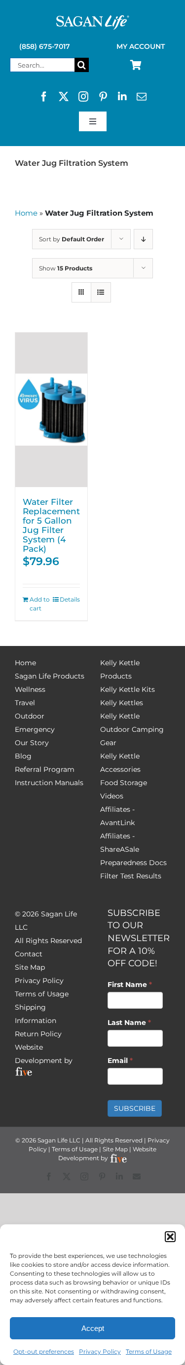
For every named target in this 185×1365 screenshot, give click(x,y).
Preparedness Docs (133, 862)
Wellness (30, 689)
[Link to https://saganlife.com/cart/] (136, 65)
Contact (28, 953)
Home (26, 213)
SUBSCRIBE (134, 1108)
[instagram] (83, 97)
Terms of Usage (149, 1351)
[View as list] (101, 292)
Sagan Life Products (49, 676)
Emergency (35, 729)
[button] (170, 1237)
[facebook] (44, 97)
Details (70, 599)
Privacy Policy (100, 1351)
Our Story (32, 742)
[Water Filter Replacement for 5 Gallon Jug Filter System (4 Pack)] (51, 410)
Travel (25, 702)
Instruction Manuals (49, 782)
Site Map (30, 967)
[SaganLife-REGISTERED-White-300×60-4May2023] (93, 19)
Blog (23, 756)
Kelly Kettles (121, 702)
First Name (130, 984)
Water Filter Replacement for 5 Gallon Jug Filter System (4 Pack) (51, 525)
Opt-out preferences (43, 1351)
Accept (92, 1328)
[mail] (142, 97)
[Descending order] (143, 239)
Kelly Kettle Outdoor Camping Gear (132, 729)
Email (120, 1060)
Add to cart (40, 604)
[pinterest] (103, 97)
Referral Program (44, 769)
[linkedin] (122, 97)
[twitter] (64, 97)
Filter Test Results (130, 876)
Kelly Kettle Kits (127, 689)
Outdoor (29, 716)
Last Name (129, 1022)
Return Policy (38, 1033)
